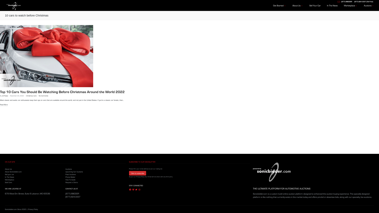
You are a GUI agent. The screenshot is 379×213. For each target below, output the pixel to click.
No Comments (43, 96)
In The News (9, 177)
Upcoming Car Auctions (74, 171)
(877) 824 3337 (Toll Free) (363, 1)
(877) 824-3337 (72, 196)
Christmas (29, 96)
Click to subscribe (137, 173)
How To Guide (70, 179)
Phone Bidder (70, 177)
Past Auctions (70, 174)
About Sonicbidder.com (13, 171)
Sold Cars (8, 182)
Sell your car (9, 174)
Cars (35, 96)
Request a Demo (71, 182)
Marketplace (9, 179)
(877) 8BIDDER (346, 1)
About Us (8, 169)
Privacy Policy (33, 209)
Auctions (68, 169)
